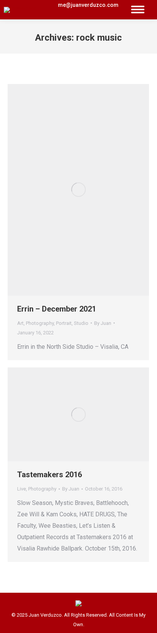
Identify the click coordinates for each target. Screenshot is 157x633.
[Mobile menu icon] (137, 9)
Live (21, 489)
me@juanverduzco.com (88, 5)
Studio (81, 323)
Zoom (68, 189)
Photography (40, 323)
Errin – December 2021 (56, 308)
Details (88, 189)
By (102, 323)
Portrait (64, 323)
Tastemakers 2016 (49, 474)
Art (20, 323)
